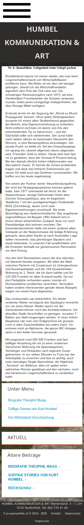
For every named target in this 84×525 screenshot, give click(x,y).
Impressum (42, 521)
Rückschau (19, 488)
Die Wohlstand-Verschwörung (31, 417)
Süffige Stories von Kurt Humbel (32, 409)
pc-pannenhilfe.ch (17, 513)
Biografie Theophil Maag (27, 400)
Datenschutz (73, 513)
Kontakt (56, 513)
